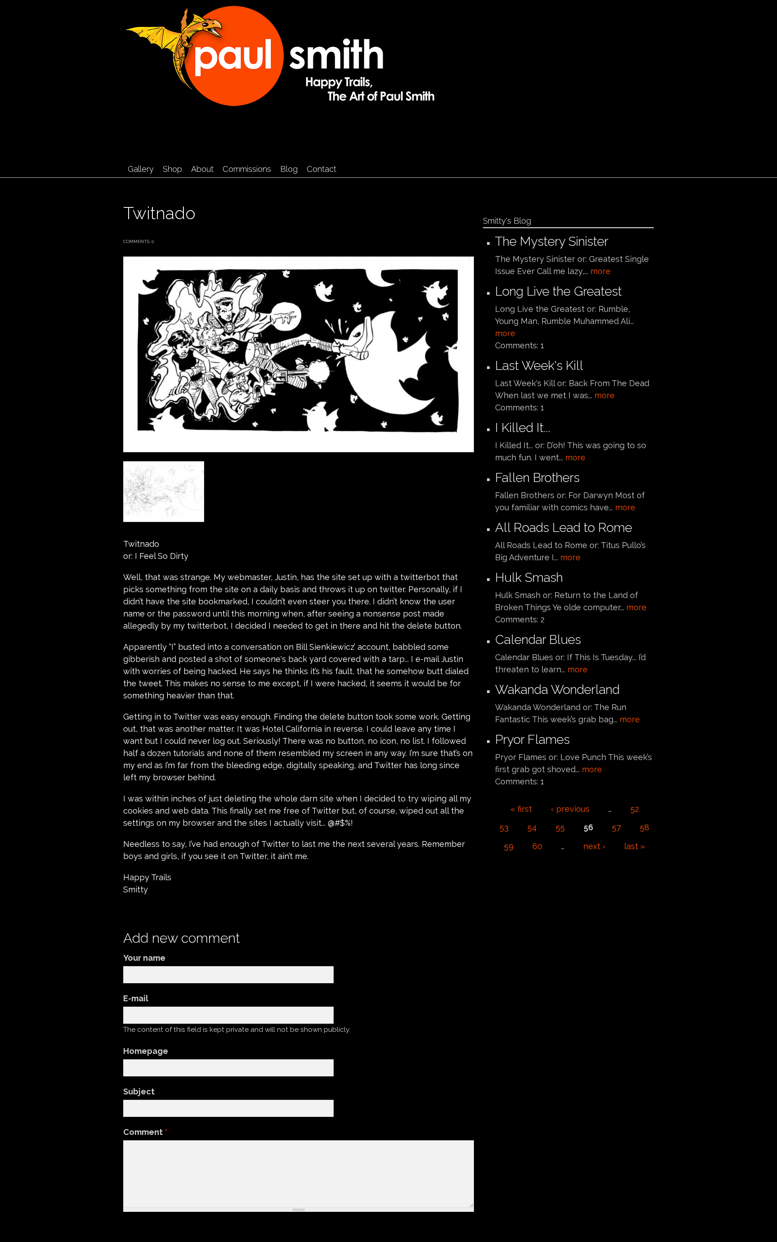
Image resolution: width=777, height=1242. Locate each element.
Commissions (247, 169)
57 (616, 827)
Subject (139, 1091)
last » (634, 846)
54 (532, 827)
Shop (172, 169)
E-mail (135, 998)
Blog (289, 169)
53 (504, 827)
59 (509, 846)
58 (644, 827)
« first (521, 809)
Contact (321, 169)
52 (634, 809)
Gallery (141, 169)
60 (537, 846)
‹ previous (570, 809)
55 (560, 827)
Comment (145, 1132)
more (600, 271)
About (202, 169)
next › (594, 846)
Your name (144, 958)
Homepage (145, 1051)
